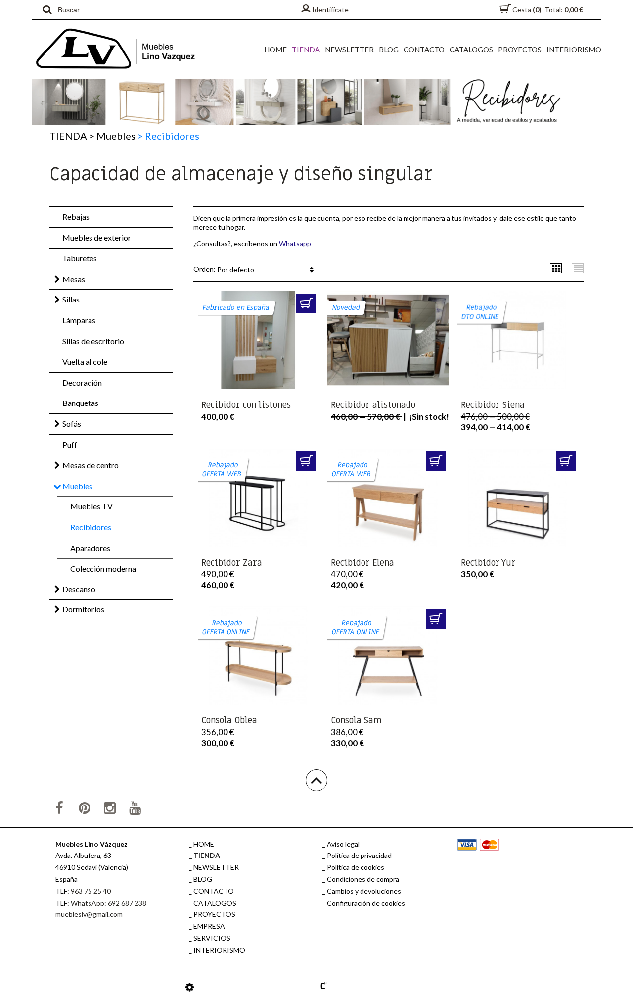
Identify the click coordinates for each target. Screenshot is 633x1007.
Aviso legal (343, 844)
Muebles (112, 136)
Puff (69, 444)
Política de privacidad (359, 855)
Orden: (223, 268)
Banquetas (80, 402)
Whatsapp (295, 243)
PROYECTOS (520, 49)
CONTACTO (424, 49)
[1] (306, 303)
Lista (578, 268)
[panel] (189, 987)
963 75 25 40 (91, 891)
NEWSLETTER (349, 49)
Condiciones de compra (363, 879)
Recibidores (90, 527)
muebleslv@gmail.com (89, 914)
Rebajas (76, 216)
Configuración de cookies (366, 903)
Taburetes (79, 258)
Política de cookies (355, 867)
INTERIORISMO (573, 49)
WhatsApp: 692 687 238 (108, 903)
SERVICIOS (211, 938)
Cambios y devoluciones (364, 891)
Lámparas (78, 320)
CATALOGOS (471, 49)
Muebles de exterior (96, 237)
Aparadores (90, 548)
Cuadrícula (556, 268)
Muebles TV (91, 506)
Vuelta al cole (84, 361)
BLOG (389, 49)
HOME (275, 49)
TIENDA (306, 49)
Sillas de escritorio (93, 341)
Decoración (82, 382)
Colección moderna (103, 568)
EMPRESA (209, 926)
